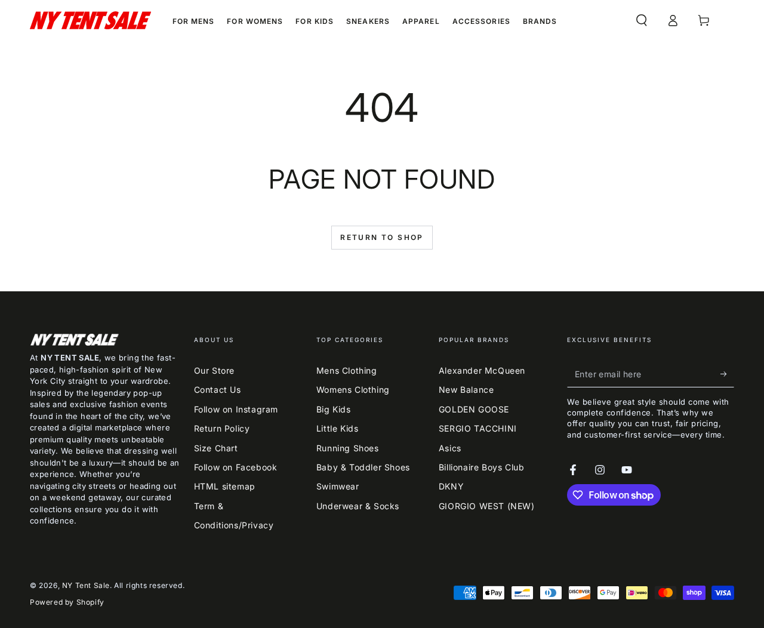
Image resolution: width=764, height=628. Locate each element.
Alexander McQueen (482, 370)
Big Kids (333, 409)
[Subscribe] (727, 374)
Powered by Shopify (67, 602)
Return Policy (222, 428)
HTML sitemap (224, 486)
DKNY (451, 486)
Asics (450, 448)
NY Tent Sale (86, 585)
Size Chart (216, 448)
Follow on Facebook (236, 467)
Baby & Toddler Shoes (363, 467)
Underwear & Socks (357, 506)
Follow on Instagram (236, 409)
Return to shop (382, 237)
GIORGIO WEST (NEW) (487, 506)
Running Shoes (347, 448)
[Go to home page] (90, 20)
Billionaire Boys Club (482, 467)
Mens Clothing (346, 370)
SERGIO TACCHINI (478, 428)
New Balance (466, 389)
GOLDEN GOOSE (474, 409)
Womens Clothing (353, 389)
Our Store (214, 370)
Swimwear (337, 486)
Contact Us (217, 389)
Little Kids (337, 428)
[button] (641, 20)
